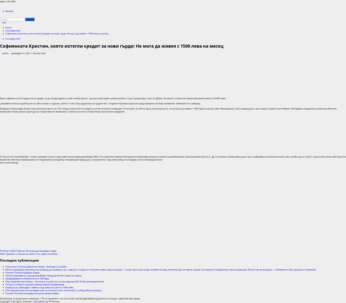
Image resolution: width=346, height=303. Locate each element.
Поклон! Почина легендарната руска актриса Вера (32, 293)
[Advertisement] (173, 76)
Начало (9, 11)
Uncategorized (12, 38)
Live (4, 22)
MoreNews (39, 301)
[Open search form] (1, 16)
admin (5, 53)
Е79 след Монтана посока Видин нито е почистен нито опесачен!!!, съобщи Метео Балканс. (53, 290)
